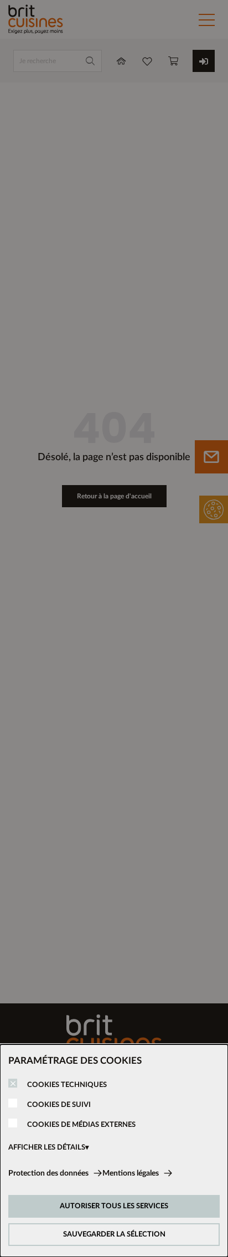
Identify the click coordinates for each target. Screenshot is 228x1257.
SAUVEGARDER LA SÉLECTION (114, 1234)
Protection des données (48, 1173)
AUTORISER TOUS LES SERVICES (114, 1206)
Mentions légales (130, 1173)
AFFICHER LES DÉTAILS (46, 1147)
